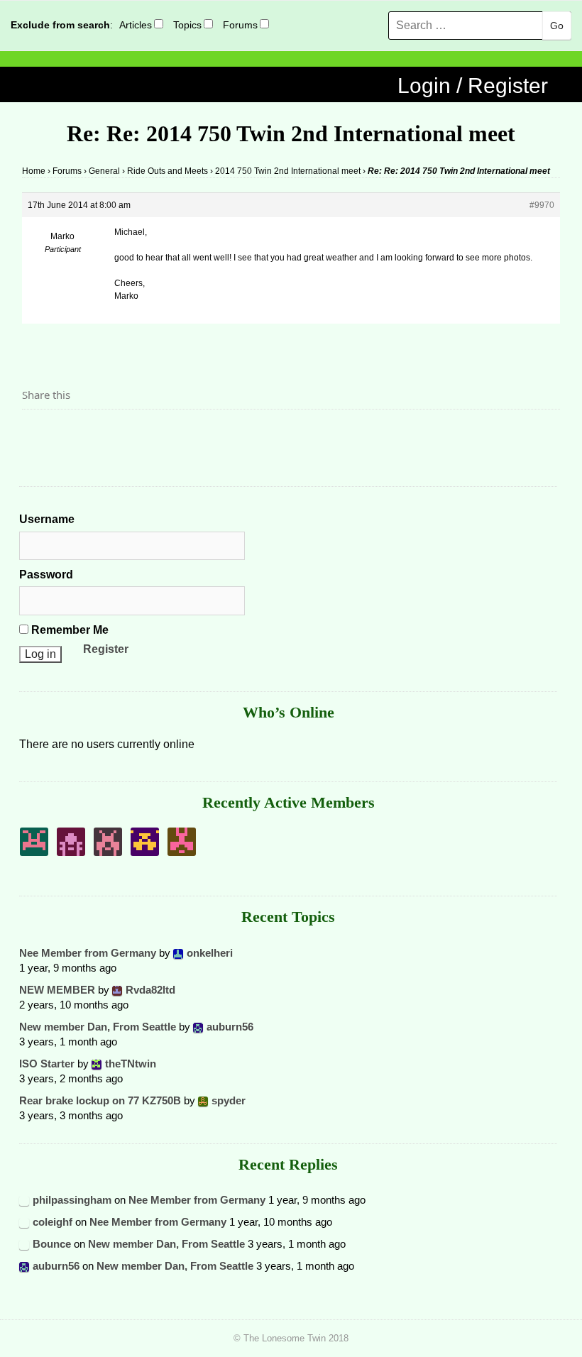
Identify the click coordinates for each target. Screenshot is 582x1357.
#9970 (541, 205)
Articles (135, 25)
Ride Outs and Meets (167, 171)
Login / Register (472, 85)
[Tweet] (67, 434)
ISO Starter (47, 1063)
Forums (240, 25)
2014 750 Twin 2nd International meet (288, 171)
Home (33, 171)
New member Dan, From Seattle (97, 1027)
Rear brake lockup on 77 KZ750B (100, 1100)
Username (47, 519)
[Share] (37, 434)
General (104, 171)
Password (46, 574)
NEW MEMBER (57, 990)
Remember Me (68, 630)
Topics (187, 25)
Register (105, 649)
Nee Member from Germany (87, 953)
